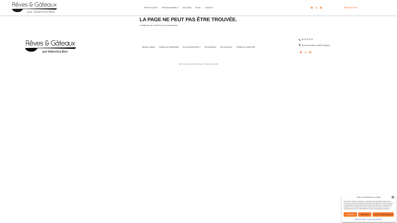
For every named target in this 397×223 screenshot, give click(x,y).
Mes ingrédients (210, 47)
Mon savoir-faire (226, 47)
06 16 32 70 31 (352, 8)
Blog (198, 8)
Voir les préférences (383, 214)
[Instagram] (316, 8)
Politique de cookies (360, 219)
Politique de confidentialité (374, 219)
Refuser (364, 214)
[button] (393, 197)
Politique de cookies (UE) (245, 47)
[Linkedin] (321, 8)
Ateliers (187, 8)
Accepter (350, 214)
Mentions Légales (148, 47)
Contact (209, 8)
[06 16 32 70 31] (345, 7)
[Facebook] (312, 8)
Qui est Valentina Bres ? (191, 47)
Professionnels (170, 8)
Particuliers (151, 8)
